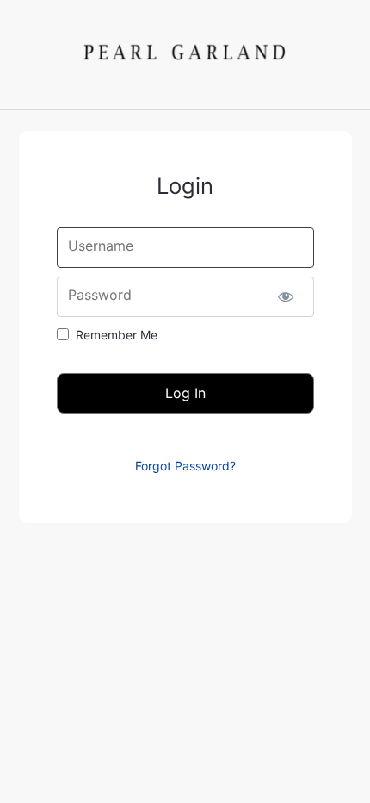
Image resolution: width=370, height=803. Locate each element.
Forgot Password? (185, 465)
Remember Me (116, 334)
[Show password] (286, 297)
